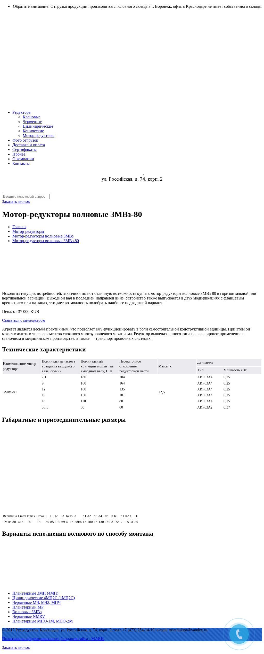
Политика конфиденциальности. (31, 638)
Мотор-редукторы (28, 231)
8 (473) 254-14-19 (132, 185)
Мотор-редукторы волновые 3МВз (42, 236)
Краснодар (131, 173)
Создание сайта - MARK (82, 638)
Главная (19, 227)
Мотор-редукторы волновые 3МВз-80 (45, 240)
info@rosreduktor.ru (132, 191)
